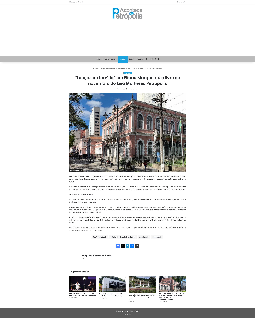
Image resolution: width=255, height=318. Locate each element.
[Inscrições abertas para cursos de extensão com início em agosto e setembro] (142, 284)
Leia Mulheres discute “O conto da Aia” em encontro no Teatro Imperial (82, 294)
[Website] (83, 259)
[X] (123, 246)
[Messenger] (132, 246)
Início (96, 68)
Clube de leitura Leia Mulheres (123, 237)
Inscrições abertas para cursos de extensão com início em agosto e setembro (141, 297)
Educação (123, 59)
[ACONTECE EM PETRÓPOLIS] (127, 14)
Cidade (98, 59)
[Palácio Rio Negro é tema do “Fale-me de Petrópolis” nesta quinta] (112, 284)
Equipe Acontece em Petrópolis (96, 255)
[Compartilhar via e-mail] (137, 246)
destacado (144, 237)
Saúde (131, 59)
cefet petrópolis (100, 237)
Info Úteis (139, 59)
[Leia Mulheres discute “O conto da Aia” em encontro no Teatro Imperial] (82, 284)
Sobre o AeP (181, 2)
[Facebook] (118, 246)
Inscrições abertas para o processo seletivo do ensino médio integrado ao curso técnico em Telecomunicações (172, 296)
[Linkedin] (127, 246)
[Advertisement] (127, 38)
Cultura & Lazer (110, 59)
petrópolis (157, 237)
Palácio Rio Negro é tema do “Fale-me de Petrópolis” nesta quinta (112, 295)
